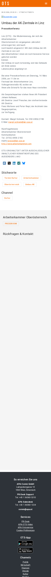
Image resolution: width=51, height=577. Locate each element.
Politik (25, 562)
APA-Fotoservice (25, 527)
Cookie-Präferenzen (25, 530)
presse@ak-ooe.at (16, 141)
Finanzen (25, 568)
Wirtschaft (25, 565)
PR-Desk (26, 521)
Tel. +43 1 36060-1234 (25, 505)
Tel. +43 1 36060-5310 (25, 497)
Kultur (25, 574)
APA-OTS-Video (25, 524)
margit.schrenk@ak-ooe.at (20, 122)
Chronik (25, 571)
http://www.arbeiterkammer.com (16, 144)
